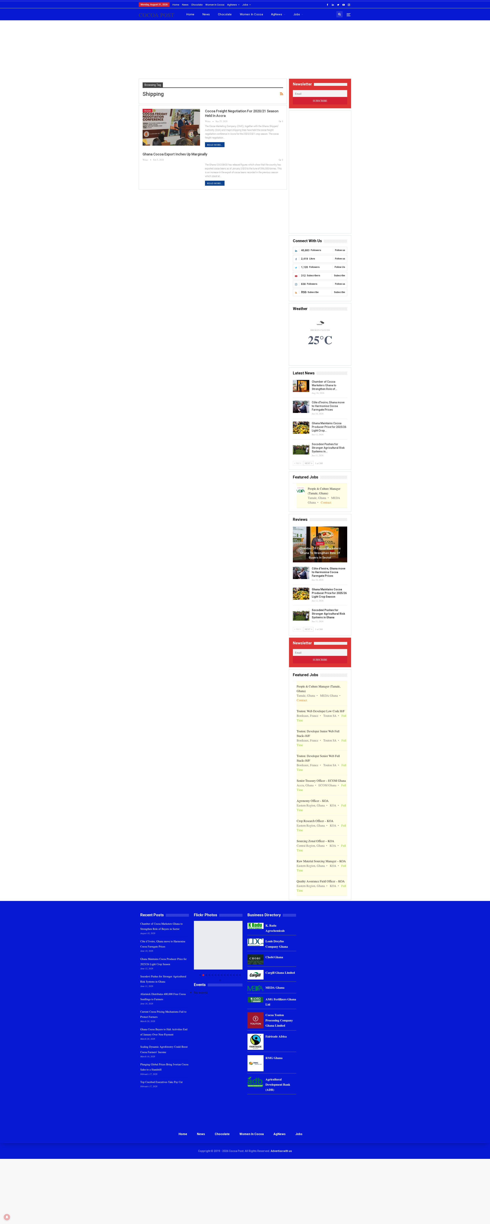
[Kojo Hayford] (218, 945)
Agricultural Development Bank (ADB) (277, 1084)
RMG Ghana (274, 1058)
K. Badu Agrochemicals (275, 928)
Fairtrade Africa (276, 1036)
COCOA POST (156, 15)
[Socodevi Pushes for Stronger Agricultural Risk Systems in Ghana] (301, 448)
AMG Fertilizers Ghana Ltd (280, 1002)
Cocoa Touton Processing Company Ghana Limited (279, 1020)
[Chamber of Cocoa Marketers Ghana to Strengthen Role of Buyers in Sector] (301, 386)
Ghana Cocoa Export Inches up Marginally (175, 154)
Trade (147, 110)
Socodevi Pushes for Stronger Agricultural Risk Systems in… (328, 448)
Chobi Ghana (274, 957)
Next (241, 951)
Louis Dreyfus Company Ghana (276, 943)
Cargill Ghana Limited (280, 972)
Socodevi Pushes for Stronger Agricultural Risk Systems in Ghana (328, 614)
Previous (195, 951)
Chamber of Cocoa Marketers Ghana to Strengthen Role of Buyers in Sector (320, 553)
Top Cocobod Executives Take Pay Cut (161, 1082)
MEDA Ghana (274, 987)
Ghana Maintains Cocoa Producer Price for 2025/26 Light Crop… (329, 427)
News (185, 4)
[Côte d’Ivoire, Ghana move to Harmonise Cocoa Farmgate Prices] (301, 407)
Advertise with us (281, 1151)
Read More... (214, 144)
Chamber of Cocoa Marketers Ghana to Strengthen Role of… (324, 385)
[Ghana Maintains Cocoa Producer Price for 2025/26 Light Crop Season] (301, 428)
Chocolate (197, 4)
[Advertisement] (245, 51)
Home (175, 4)
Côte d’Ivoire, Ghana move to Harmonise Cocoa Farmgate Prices (328, 406)
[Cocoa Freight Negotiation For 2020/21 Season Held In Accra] (171, 127)
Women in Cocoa (214, 4)
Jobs (245, 4)
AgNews (232, 4)
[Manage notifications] (7, 1217)
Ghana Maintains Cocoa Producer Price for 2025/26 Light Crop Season (329, 593)
